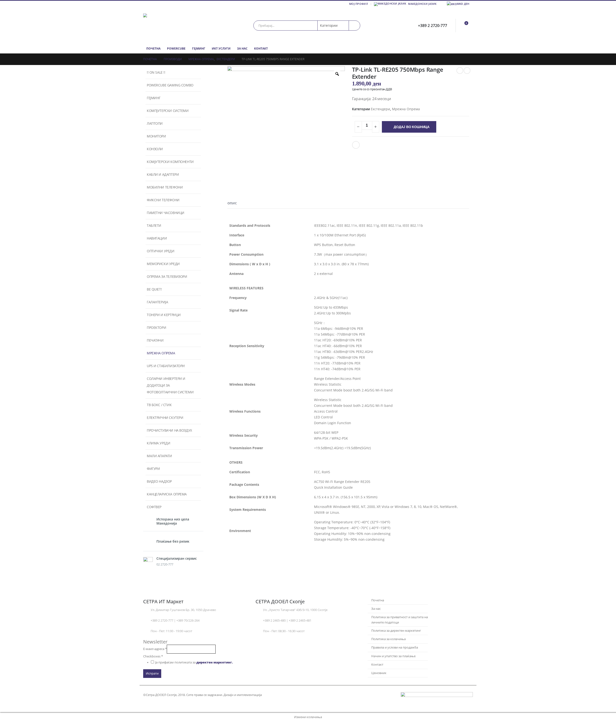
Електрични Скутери (165, 417)
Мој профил (358, 4)
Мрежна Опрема (406, 109)
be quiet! (154, 289)
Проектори (156, 327)
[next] (467, 70)
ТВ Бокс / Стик (159, 405)
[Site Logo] (173, 25)
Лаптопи (155, 123)
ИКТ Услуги (221, 48)
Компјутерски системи (168, 110)
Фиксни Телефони (163, 200)
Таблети (154, 225)
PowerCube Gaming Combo (170, 85)
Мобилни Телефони (165, 187)
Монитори (156, 136)
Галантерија (157, 302)
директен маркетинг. (214, 662)
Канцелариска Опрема (167, 494)
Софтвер (154, 507)
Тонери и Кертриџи (164, 314)
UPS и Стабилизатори (166, 366)
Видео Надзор (159, 481)
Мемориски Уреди (163, 263)
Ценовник (378, 673)
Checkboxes (153, 656)
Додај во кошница (412, 127)
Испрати (152, 673)
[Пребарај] (354, 25)
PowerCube (176, 48)
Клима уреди (158, 443)
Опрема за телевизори (167, 276)
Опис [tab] (232, 203)
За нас (242, 48)
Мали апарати (159, 456)
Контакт (261, 48)
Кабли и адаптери (163, 174)
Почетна (153, 48)
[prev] (459, 70)
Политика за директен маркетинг (396, 631)
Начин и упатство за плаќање (393, 656)
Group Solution (274, 695)
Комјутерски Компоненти (170, 161)
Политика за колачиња (388, 639)
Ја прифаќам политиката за (194, 662)
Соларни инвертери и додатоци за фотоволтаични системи (170, 385)
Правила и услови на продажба (394, 647)
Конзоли (155, 149)
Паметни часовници (165, 212)
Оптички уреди (160, 251)
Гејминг (198, 48)
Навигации (157, 238)
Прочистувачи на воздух (169, 430)
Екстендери (380, 109)
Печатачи (155, 340)
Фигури (153, 468)
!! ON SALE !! (156, 72)
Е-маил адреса (155, 649)
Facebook (356, 145)
